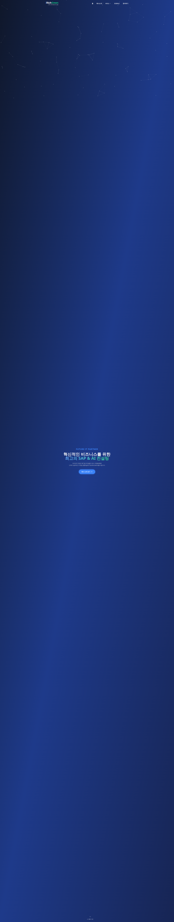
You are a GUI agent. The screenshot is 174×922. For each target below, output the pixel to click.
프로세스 (117, 3)
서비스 (107, 3)
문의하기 (125, 3)
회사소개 (99, 3)
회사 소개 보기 (85, 472)
